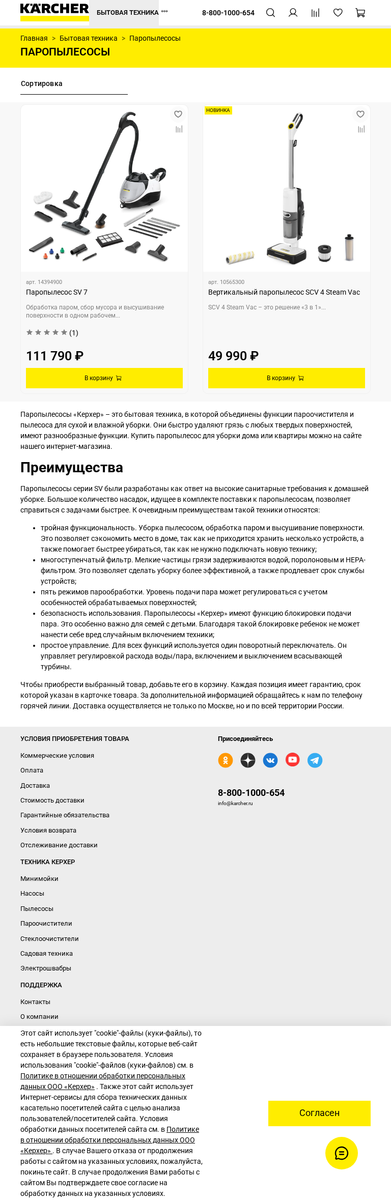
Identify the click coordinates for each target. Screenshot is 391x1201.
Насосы (32, 893)
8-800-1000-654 (251, 792)
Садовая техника (46, 953)
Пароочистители (46, 923)
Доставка (35, 785)
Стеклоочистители (49, 938)
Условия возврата (48, 830)
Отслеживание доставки (59, 845)
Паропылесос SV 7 (57, 292)
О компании (39, 1016)
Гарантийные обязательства (64, 815)
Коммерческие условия (57, 755)
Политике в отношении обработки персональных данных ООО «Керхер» (109, 1140)
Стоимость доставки (52, 800)
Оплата (31, 770)
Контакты (35, 1002)
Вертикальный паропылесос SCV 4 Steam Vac (284, 292)
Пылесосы (36, 908)
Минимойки (39, 878)
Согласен (319, 1113)
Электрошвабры (45, 968)
